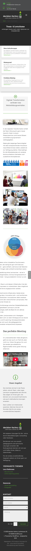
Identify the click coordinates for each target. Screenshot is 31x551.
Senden (23, 524)
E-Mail (9, 3)
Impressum (7, 541)
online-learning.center (11, 473)
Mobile (9, 7)
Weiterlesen (7, 55)
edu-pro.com (8, 471)
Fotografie (7, 487)
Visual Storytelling (10, 485)
